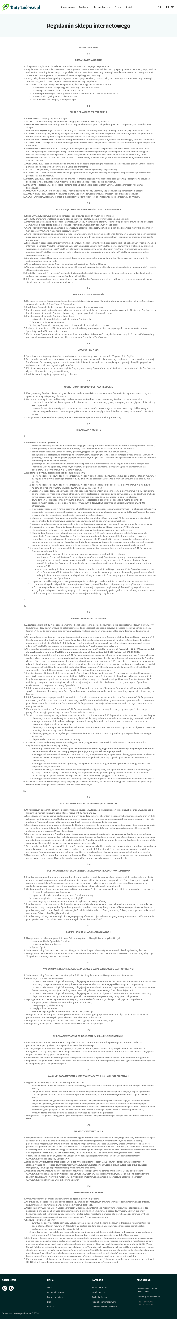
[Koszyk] (172, 7)
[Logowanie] (167, 7)
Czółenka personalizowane (104, 1306)
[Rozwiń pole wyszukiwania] (159, 7)
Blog (49, 1302)
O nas (50, 1287)
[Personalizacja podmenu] (109, 7)
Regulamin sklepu (55, 1292)
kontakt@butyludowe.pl (149, 1296)
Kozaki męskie (98, 1292)
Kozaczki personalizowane (104, 1302)
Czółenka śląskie (99, 1297)
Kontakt (50, 1306)
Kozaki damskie (99, 1287)
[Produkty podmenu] (89, 7)
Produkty (83, 7)
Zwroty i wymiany (55, 1297)
